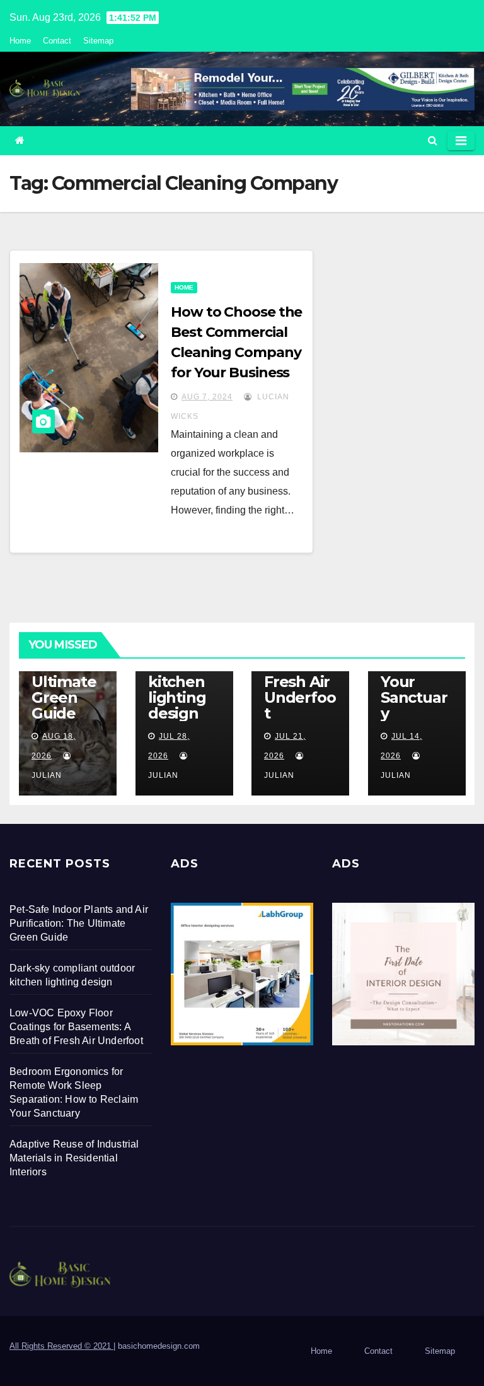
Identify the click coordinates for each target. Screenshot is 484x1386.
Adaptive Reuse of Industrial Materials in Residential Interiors (74, 1158)
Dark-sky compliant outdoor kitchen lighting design (183, 673)
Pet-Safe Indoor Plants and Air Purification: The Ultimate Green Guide (78, 923)
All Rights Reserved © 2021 (61, 1346)
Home (20, 40)
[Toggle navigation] (461, 140)
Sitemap (98, 40)
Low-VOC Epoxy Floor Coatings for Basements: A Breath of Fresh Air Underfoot (76, 1026)
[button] (432, 140)
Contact (57, 40)
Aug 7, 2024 (207, 396)
